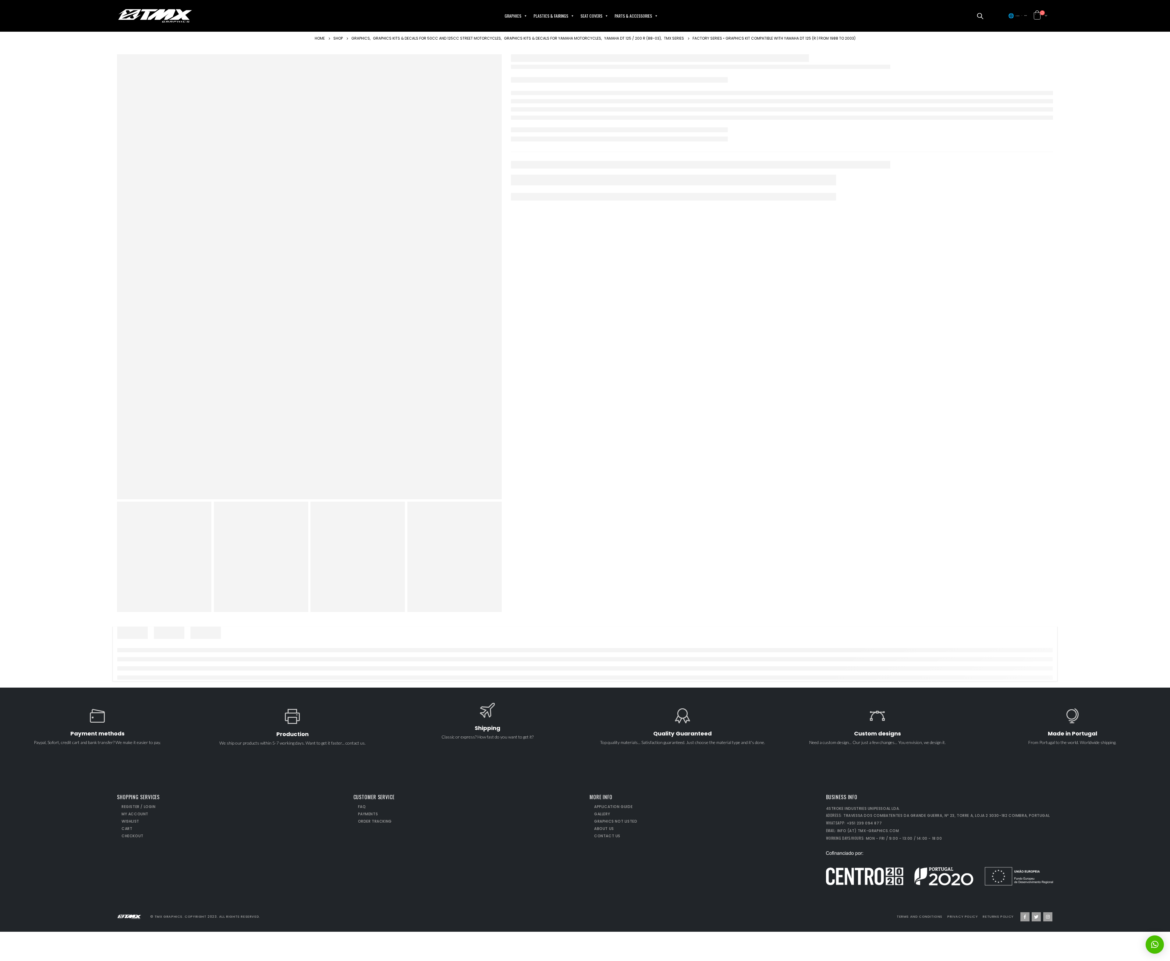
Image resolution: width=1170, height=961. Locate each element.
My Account (135, 814)
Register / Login (139, 806)
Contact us (607, 835)
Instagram (1047, 916)
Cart (127, 828)
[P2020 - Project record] (939, 867)
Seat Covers (591, 15)
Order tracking (375, 821)
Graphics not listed (615, 821)
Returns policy (998, 916)
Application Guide (613, 806)
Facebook (1025, 916)
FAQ (362, 806)
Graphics (513, 15)
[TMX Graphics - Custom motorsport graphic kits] (155, 15)
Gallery (602, 814)
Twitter (1036, 916)
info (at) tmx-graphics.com (868, 830)
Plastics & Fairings (551, 15)
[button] (997, 16)
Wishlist (130, 821)
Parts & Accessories (633, 15)
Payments (368, 814)
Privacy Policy (962, 916)
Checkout (133, 835)
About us (604, 828)
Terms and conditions (919, 916)
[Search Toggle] (980, 16)
